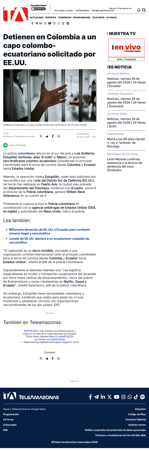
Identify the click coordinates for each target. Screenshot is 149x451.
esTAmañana (82, 10)
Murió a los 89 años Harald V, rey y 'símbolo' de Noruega (126, 142)
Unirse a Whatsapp (17, 145)
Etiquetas (140, 409)
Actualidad (37, 17)
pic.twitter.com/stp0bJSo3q (50, 339)
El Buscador (10, 424)
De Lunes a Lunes (64, 10)
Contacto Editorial (136, 419)
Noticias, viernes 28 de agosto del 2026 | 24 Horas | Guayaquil (126, 102)
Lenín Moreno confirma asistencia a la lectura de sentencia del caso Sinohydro (124, 164)
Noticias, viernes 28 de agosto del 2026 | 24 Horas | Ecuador (126, 82)
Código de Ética (137, 414)
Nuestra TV (122, 33)
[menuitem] (37, 17)
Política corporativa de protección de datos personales (115, 430)
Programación (81, 17)
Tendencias (64, 17)
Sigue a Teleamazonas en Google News (24, 409)
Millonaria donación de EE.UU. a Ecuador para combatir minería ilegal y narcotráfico (49, 231)
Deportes (50, 17)
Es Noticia (120, 67)
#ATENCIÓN (30, 330)
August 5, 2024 (70, 342)
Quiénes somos (137, 424)
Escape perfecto (100, 10)
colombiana (26, 153)
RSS (5, 430)
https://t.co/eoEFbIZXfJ (61, 336)
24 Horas (111, 17)
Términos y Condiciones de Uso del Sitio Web (120, 435)
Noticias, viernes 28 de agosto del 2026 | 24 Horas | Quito (126, 122)
